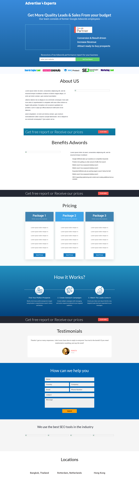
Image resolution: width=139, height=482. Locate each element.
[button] (26, 346)
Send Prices (39, 255)
